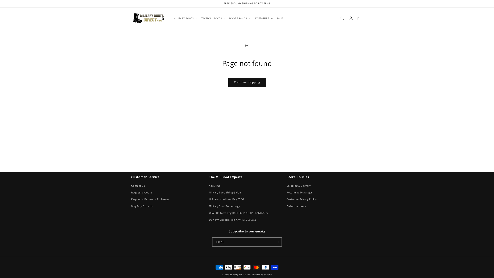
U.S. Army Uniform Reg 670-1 (226, 199)
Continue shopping (247, 82)
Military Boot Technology (224, 206)
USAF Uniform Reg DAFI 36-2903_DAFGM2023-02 (239, 213)
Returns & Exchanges (299, 192)
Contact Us (138, 185)
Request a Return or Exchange (150, 199)
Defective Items (296, 206)
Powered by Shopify (262, 274)
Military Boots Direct (240, 274)
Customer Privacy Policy (301, 199)
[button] (185, 18)
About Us (215, 185)
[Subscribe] (277, 242)
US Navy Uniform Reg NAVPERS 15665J (232, 219)
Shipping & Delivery (298, 185)
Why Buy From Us (142, 206)
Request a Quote (141, 192)
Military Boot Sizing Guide (225, 192)
